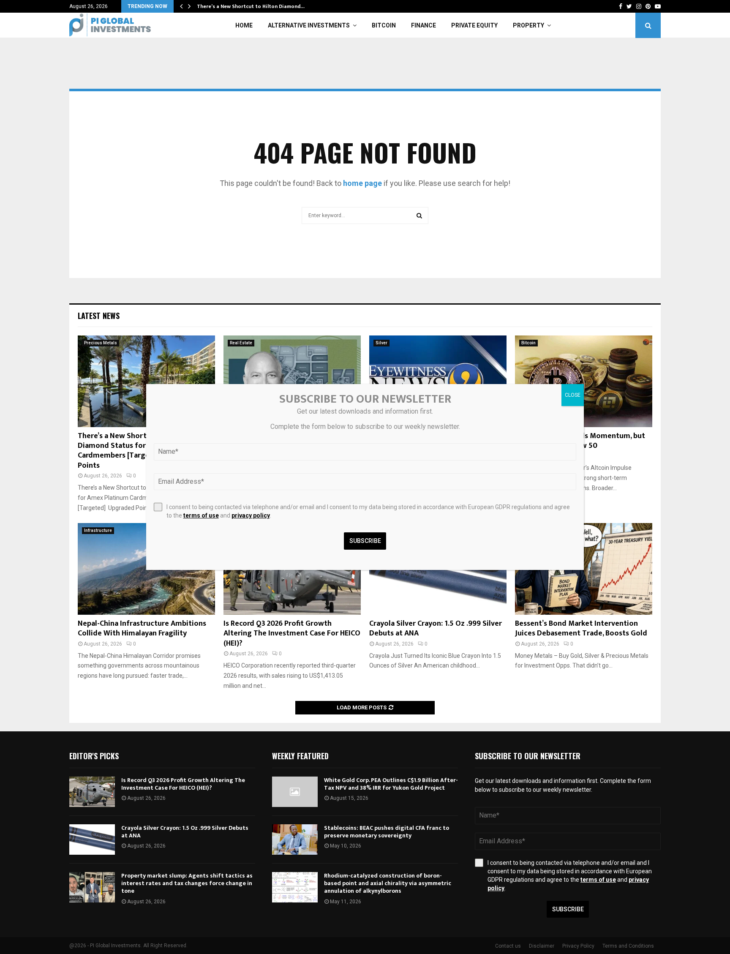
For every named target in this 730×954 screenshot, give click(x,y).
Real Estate (241, 343)
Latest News (99, 315)
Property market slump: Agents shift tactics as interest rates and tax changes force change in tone (187, 883)
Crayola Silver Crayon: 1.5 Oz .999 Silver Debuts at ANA (435, 628)
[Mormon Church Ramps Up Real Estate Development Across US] (292, 381)
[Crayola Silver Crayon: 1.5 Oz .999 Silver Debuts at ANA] (92, 839)
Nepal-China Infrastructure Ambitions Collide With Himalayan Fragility (142, 628)
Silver (381, 343)
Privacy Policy (578, 946)
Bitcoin (384, 25)
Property (528, 25)
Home (244, 25)
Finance (423, 25)
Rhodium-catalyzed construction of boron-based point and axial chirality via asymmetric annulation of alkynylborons (387, 883)
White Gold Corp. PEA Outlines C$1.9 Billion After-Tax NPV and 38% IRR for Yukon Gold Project (391, 784)
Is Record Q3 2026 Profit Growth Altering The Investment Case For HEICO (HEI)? (291, 633)
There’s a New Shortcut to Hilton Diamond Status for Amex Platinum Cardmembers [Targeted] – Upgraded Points (142, 451)
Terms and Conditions (628, 946)
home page (362, 183)
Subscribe (568, 909)
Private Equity (474, 25)
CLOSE (572, 395)
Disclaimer (541, 946)
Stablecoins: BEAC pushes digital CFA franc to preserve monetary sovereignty (386, 831)
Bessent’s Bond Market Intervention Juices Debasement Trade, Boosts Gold (581, 628)
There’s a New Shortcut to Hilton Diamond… (251, 6)
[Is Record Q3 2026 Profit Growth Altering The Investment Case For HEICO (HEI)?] (92, 792)
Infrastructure (98, 530)
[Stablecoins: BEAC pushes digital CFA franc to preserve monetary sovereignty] (295, 839)
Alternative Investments (309, 25)
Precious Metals (100, 343)
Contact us (508, 946)
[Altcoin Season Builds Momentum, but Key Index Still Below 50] (583, 381)
